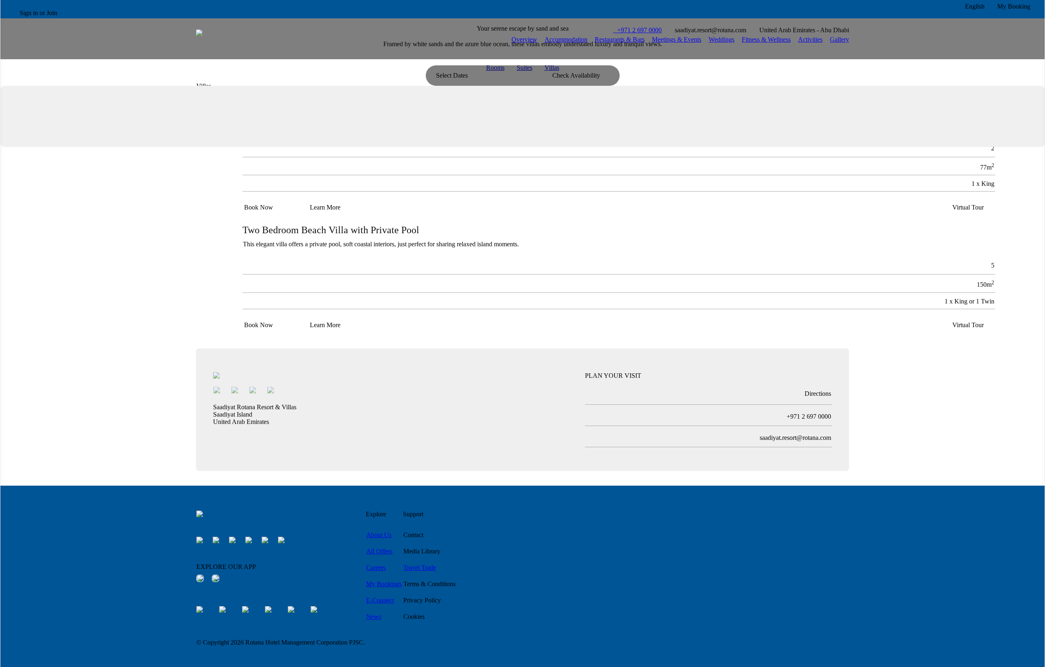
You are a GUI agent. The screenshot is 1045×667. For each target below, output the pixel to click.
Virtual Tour (968, 207)
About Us (378, 534)
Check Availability (576, 75)
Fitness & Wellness (766, 39)
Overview (524, 39)
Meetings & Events (676, 39)
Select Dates (452, 75)
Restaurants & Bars (620, 39)
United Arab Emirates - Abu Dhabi (804, 30)
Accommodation (566, 39)
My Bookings (384, 583)
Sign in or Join (38, 12)
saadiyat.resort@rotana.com (710, 30)
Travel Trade (419, 567)
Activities (810, 39)
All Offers (379, 551)
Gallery (839, 39)
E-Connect (380, 600)
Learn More (325, 207)
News (373, 616)
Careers (376, 567)
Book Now (258, 207)
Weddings (721, 39)
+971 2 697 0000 (637, 30)
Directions (818, 393)
